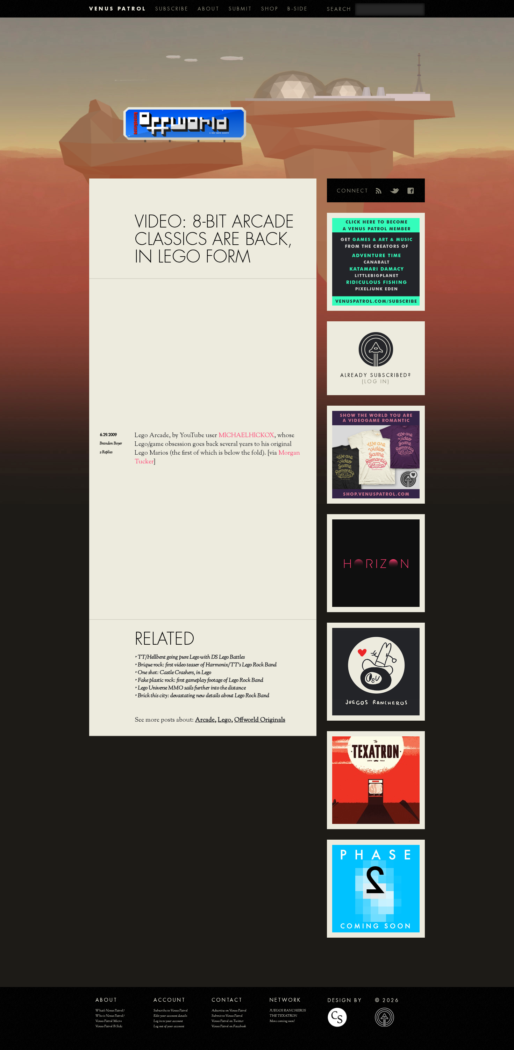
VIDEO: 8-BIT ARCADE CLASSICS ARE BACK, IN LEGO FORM (214, 239)
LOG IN (375, 381)
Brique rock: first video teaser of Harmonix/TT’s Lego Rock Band (207, 665)
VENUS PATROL (117, 8)
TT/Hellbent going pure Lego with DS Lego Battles (191, 657)
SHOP (269, 9)
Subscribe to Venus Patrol (171, 1010)
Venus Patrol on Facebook (229, 1026)
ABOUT (209, 9)
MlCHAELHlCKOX (246, 435)
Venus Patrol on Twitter (228, 1021)
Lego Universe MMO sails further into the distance (192, 688)
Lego (224, 720)
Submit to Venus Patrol (227, 1015)
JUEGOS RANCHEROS (288, 1010)
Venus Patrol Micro (108, 1021)
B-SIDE (297, 9)
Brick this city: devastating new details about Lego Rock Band (203, 696)
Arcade (205, 720)
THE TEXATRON (283, 1015)
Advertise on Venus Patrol (229, 1010)
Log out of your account (169, 1026)
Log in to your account (168, 1021)
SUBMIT (240, 9)
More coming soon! (282, 1021)
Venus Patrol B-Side (108, 1026)
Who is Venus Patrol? (109, 1015)
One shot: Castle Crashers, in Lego (174, 673)
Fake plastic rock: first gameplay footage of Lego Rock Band (200, 681)
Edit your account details (170, 1015)
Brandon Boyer (111, 443)
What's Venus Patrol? (109, 1010)
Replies (106, 452)
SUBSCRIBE (171, 9)
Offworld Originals (259, 720)
